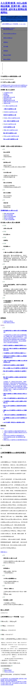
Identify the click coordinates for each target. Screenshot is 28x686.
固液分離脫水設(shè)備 (9, 97)
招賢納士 (5, 42)
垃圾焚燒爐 (6, 95)
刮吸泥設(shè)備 (7, 98)
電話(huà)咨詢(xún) (9, 671)
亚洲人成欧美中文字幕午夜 (15, 681)
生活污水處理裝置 (21, 86)
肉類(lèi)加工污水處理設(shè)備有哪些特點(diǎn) (15, 439)
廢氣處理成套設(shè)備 (9, 100)
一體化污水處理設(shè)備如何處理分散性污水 (14, 431)
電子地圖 (5, 46)
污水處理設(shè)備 (5, 85)
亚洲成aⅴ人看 (4, 681)
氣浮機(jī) (5, 94)
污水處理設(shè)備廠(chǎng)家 (9, 86)
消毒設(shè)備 (6, 103)
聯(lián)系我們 (6, 59)
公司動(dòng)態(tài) (8, 321)
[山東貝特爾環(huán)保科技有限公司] (14, 28)
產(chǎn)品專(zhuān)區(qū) (9, 33)
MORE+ (3, 325)
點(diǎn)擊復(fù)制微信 (5, 665)
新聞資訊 (5, 50)
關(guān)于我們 (7, 55)
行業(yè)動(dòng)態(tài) (9, 322)
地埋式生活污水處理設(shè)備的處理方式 (13, 435)
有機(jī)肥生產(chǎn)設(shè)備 (10, 101)
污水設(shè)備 (13, 85)
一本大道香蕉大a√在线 (17, 683)
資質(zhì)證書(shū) (7, 37)
